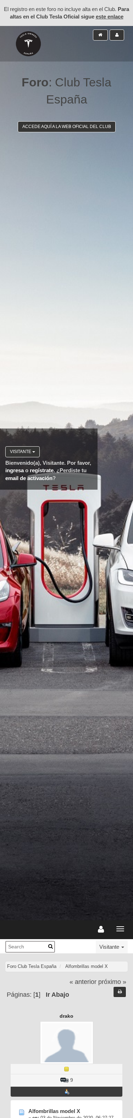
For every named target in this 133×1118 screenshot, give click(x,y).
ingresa (14, 470)
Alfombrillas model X (54, 1111)
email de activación (28, 478)
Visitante (21, 451)
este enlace (109, 17)
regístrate (42, 470)
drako (66, 1016)
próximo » (112, 981)
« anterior (83, 981)
